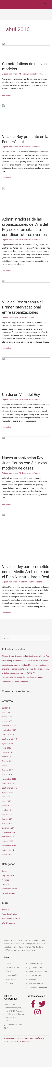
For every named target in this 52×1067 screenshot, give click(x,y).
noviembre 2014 (9, 845)
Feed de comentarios (11, 918)
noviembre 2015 (9, 832)
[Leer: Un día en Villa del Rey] (26, 373)
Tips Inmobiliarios (27, 582)
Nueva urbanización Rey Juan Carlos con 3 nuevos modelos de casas (24, 463)
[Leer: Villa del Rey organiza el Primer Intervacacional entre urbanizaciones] (26, 288)
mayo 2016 (7, 805)
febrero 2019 (8, 761)
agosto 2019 (7, 743)
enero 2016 (7, 823)
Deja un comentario (10, 74)
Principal (32, 74)
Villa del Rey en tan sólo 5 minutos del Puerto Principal (25, 660)
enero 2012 (7, 854)
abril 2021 (6, 708)
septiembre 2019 (9, 739)
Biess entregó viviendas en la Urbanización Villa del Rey (25, 656)
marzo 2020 (7, 716)
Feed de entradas (9, 914)
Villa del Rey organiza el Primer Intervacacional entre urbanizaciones (22, 307)
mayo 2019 (7, 752)
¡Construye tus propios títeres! (15, 682)
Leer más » (6, 94)
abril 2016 (6, 810)
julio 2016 (6, 796)
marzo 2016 (7, 814)
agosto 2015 (7, 841)
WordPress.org (8, 923)
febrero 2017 (8, 770)
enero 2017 (7, 774)
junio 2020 (6, 712)
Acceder (5, 909)
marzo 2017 (7, 765)
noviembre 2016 (9, 779)
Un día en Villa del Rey (21, 394)
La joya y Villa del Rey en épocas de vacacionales (22, 677)
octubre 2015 (8, 836)
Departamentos (8, 875)
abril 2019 (6, 756)
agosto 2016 (7, 792)
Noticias (23, 74)
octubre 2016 (8, 783)
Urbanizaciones (27, 146)
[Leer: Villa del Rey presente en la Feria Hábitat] (26, 117)
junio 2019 (6, 748)
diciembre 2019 (9, 725)
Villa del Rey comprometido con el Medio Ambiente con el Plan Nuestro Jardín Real (25, 571)
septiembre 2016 (9, 788)
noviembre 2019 (9, 730)
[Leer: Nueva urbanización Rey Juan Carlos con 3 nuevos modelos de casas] (26, 444)
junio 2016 (6, 801)
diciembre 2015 (9, 828)
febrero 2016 (8, 819)
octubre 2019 (8, 734)
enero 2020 (7, 721)
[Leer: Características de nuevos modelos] (26, 50)
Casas (4, 871)
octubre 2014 (8, 850)
